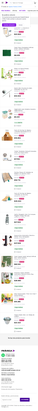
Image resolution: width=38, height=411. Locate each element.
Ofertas (14, 10)
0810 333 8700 (6, 380)
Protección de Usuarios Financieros (11, 389)
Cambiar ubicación (9, 25)
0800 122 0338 (6, 360)
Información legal (6, 387)
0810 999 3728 (6, 361)
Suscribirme (25, 399)
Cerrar (21, 25)
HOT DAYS (22, 10)
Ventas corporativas (8, 374)
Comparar (18, 43)
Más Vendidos (5, 10)
